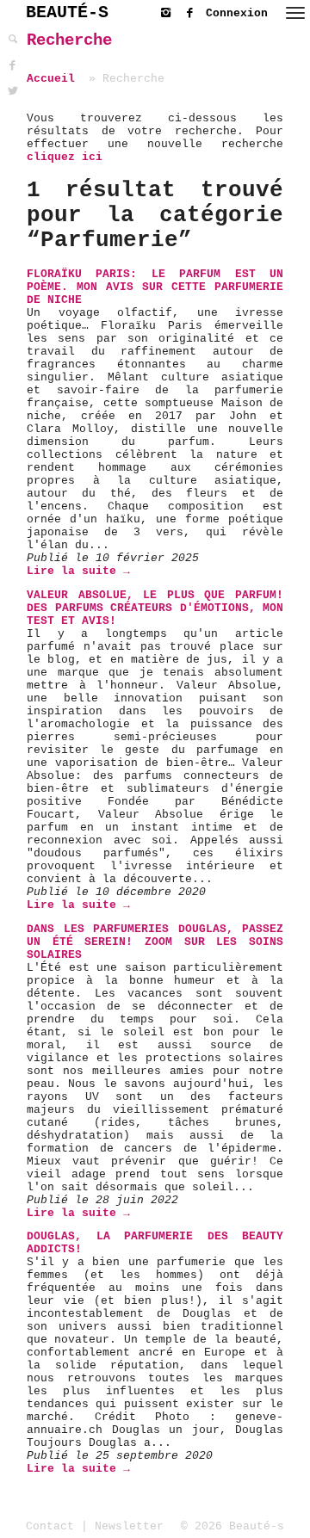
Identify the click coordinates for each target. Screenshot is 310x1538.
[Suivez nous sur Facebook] (194, 10)
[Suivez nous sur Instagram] (170, 10)
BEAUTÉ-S (67, 12)
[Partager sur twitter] (13, 91)
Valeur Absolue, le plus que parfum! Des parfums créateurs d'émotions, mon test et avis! (155, 608)
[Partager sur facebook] (13, 66)
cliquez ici (64, 157)
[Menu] (295, 13)
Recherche (69, 40)
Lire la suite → (78, 571)
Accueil (51, 78)
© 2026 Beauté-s (232, 1526)
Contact (50, 1526)
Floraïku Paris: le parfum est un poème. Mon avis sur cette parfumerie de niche (155, 287)
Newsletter (129, 1526)
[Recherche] (13, 40)
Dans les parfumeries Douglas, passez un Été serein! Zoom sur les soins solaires (155, 942)
